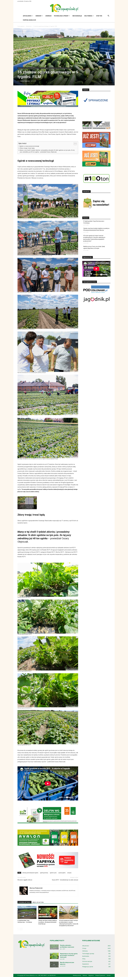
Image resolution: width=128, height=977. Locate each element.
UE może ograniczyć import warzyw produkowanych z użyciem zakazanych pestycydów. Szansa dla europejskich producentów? (94, 238)
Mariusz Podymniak (25, 81)
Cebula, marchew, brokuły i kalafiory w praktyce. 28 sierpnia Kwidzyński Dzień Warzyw (47, 922)
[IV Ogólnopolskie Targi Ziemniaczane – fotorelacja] (27, 912)
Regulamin (91, 975)
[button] (108, 16)
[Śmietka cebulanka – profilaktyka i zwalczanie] (54, 946)
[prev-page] (19, 929)
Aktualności (27, 16)
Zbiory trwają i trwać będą (27, 148)
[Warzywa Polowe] (64, 8)
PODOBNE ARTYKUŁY (24, 902)
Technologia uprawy (61, 16)
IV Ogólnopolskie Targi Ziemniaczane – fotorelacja (94, 222)
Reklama (85, 975)
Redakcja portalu (77, 975)
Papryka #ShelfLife (29, 20)
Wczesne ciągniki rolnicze (25, 880)
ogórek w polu (53, 872)
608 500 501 (53, 975)
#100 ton (99, 16)
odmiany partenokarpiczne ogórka (30, 872)
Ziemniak (48, 16)
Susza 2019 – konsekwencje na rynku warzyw (65, 880)
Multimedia (88, 16)
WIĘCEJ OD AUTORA (38, 902)
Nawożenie (36, 68)
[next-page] (21, 929)
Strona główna (21, 26)
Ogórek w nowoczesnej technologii (29, 146)
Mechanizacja (77, 16)
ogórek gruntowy (44, 872)
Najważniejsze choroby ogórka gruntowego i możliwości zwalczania (68, 955)
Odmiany (39, 16)
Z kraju (70, 68)
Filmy (25, 68)
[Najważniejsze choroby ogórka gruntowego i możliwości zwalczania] (54, 956)
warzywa (69, 872)
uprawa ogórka (61, 872)
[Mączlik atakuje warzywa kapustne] (54, 964)
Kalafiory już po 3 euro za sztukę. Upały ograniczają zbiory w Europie (94, 247)
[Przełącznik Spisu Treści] (74, 143)
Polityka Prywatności (100, 975)
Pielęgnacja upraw (54, 68)
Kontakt (108, 975)
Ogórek (47, 68)
